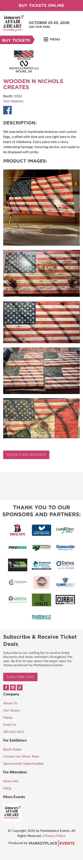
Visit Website (13, 101)
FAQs (7, 788)
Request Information (26, 454)
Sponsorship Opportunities (23, 763)
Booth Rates (12, 749)
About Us (10, 703)
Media (8, 717)
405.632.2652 (13, 732)
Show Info (11, 781)
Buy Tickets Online (41, 5)
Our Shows (11, 710)
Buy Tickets (16, 40)
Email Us (9, 724)
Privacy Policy (55, 836)
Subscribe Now (20, 677)
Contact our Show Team (21, 756)
